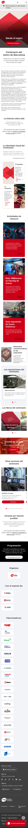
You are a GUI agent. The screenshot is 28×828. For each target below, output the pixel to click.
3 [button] (15, 402)
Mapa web (4, 823)
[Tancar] (26, 5)
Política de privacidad (12, 817)
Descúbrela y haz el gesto (7, 204)
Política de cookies (5, 820)
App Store (6, 789)
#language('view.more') (20, 158)
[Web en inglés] (7, 682)
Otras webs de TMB (21, 807)
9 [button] (17, 508)
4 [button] (10, 508)
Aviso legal (3, 817)
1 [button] (12, 402)
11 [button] (20, 508)
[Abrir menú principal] (26, 2)
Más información (18, 339)
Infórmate (20, 253)
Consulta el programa (13, 43)
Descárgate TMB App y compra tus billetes (12, 785)
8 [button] (16, 508)
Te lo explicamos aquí (18, 179)
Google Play (17, 789)
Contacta (12, 806)
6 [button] (13, 508)
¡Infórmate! (20, 297)
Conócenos (4, 806)
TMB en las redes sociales (8, 776)
